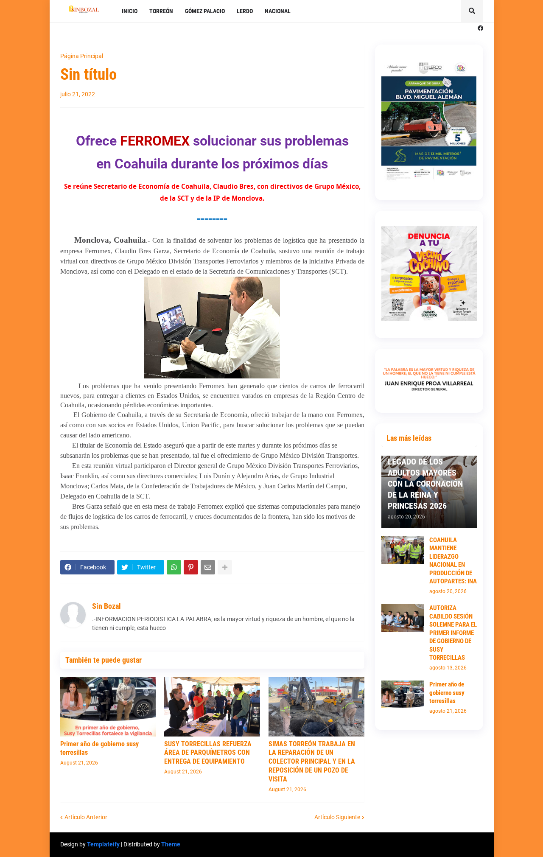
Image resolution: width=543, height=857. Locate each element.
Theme (170, 844)
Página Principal (81, 56)
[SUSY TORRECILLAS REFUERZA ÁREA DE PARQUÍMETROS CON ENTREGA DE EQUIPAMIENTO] (212, 707)
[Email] (208, 567)
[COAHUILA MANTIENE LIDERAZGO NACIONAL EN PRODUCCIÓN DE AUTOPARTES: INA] (402, 550)
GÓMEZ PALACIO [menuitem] (205, 11)
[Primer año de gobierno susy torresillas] (108, 707)
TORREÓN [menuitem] (161, 11)
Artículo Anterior (85, 817)
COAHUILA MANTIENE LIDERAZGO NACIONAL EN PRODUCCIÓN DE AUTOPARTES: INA (453, 560)
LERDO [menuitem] (245, 11)
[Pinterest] (191, 567)
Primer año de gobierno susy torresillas (99, 748)
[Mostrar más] (225, 567)
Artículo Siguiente (337, 817)
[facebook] (480, 28)
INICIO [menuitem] (129, 11)
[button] (472, 11)
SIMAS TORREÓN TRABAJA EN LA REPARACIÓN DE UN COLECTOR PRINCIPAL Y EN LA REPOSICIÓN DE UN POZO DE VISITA (312, 761)
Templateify (103, 844)
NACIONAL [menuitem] (278, 11)
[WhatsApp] (174, 567)
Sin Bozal (106, 606)
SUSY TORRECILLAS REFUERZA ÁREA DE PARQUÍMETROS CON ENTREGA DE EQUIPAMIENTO (208, 753)
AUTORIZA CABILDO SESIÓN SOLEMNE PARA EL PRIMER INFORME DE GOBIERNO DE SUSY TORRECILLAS (453, 632)
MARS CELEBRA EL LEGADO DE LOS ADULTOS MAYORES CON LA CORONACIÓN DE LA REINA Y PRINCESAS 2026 (425, 478)
